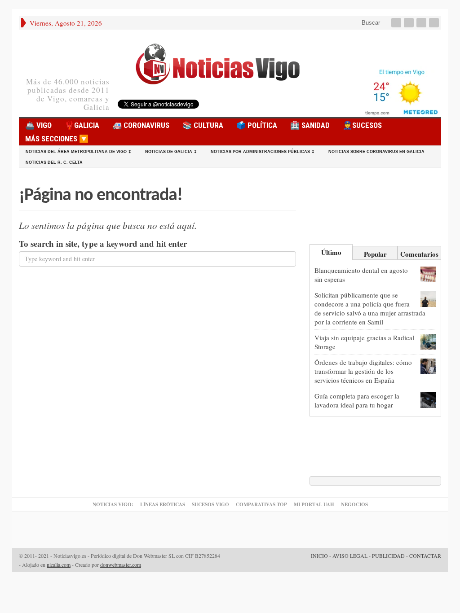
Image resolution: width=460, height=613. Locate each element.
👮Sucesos (362, 125)
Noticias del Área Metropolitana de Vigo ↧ (79, 151)
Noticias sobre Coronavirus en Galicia (376, 151)
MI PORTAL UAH (314, 504)
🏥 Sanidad (310, 125)
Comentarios (419, 254)
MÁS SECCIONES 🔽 (56, 138)
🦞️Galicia (82, 125)
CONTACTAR (425, 555)
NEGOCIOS (354, 504)
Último (331, 252)
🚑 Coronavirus (140, 125)
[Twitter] (409, 23)
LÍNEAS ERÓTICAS (162, 504)
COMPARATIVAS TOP (261, 504)
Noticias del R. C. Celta (54, 162)
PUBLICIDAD (388, 555)
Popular (375, 254)
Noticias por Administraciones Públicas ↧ (263, 151)
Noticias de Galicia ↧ (171, 151)
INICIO (319, 555)
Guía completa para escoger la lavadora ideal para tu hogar (356, 400)
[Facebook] (397, 23)
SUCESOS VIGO (210, 504)
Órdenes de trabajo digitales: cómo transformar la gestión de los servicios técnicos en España (363, 371)
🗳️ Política (256, 125)
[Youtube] (422, 23)
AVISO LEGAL (349, 555)
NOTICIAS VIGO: (113, 504)
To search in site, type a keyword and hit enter (103, 243)
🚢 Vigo (38, 125)
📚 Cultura (202, 125)
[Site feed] (435, 23)
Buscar (370, 22)
